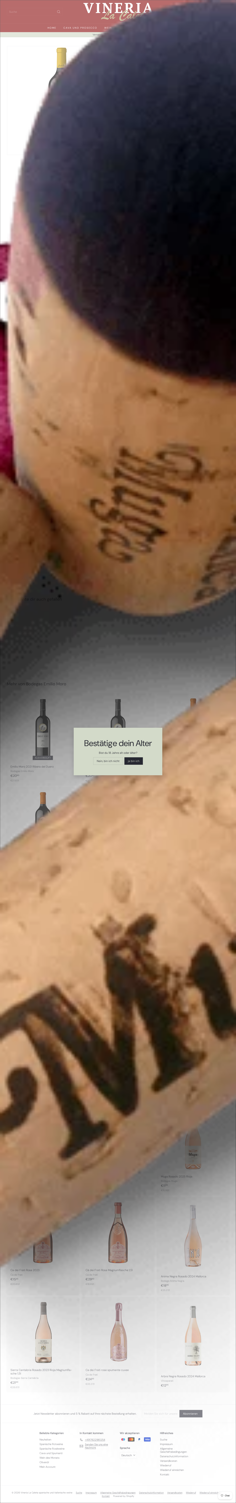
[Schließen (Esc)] (172, 712)
